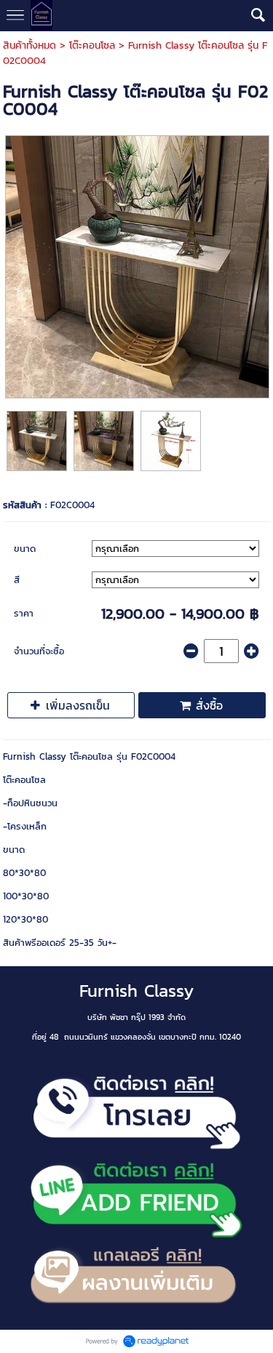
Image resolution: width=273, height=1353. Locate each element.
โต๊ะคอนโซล (92, 45)
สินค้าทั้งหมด (29, 45)
